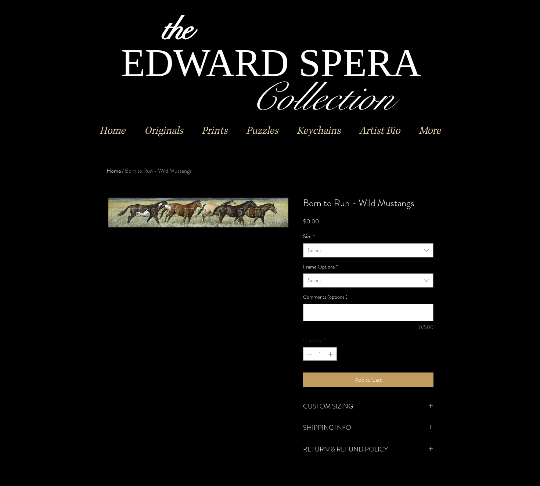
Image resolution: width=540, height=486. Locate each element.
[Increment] (331, 354)
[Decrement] (308, 354)
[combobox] (368, 250)
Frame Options (320, 266)
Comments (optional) (325, 297)
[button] (163, 130)
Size (309, 236)
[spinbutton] (320, 354)
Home (114, 170)
